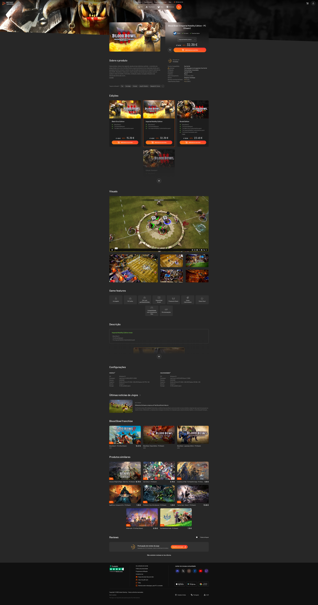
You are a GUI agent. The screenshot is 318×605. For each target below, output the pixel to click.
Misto (185, 79)
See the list (187, 66)
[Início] (8, 3)
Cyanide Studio (188, 72)
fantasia (135, 86)
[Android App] (191, 584)
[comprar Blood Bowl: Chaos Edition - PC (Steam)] (159, 435)
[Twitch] (206, 571)
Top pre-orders (148, 2)
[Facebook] (195, 571)
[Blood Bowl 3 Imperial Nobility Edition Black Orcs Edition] (125, 119)
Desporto (186, 77)
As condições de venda (142, 566)
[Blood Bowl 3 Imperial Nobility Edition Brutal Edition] (193, 116)
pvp (122, 86)
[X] (183, 571)
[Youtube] (200, 571)
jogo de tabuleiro (144, 86)
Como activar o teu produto (191, 70)
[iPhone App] (179, 584)
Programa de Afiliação (142, 571)
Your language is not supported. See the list (195, 68)
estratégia (128, 86)
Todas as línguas (204, 537)
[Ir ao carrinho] (307, 3)
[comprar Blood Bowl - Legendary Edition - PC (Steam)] (193, 435)
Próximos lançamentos (160, 2)
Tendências (138, 2)
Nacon (186, 74)
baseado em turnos (155, 86)
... (162, 86)
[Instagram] (189, 571)
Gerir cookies (112, 595)
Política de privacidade (142, 568)
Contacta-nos (139, 574)
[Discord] (177, 571)
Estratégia (192, 77)
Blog (170, 2)
